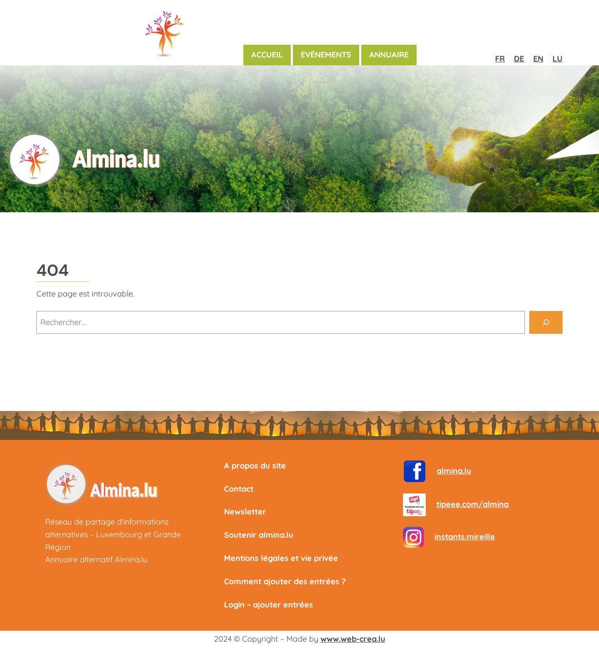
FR (500, 59)
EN (538, 59)
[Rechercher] (546, 322)
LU (558, 59)
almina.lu (454, 471)
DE (519, 59)
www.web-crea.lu (353, 639)
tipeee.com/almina (472, 504)
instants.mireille (465, 537)
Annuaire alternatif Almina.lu (96, 559)
